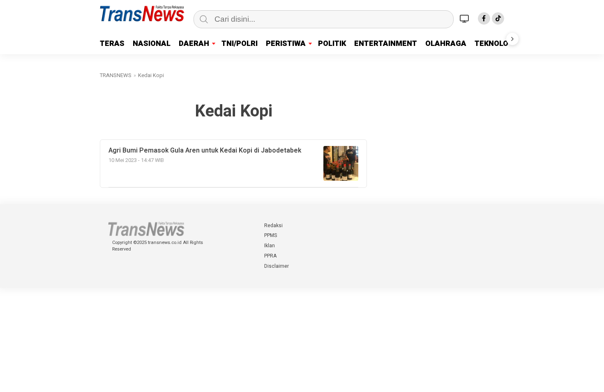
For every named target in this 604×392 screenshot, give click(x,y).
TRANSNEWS (115, 75)
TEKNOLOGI (495, 43)
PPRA (270, 256)
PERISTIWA (286, 43)
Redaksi (273, 225)
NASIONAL (152, 43)
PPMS (270, 235)
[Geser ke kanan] (512, 39)
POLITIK (332, 43)
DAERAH (194, 43)
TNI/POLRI (239, 43)
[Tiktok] (498, 18)
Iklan (269, 245)
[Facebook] (484, 18)
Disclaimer (276, 266)
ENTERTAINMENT (385, 43)
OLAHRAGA (445, 43)
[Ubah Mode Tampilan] (465, 18)
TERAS (112, 43)
